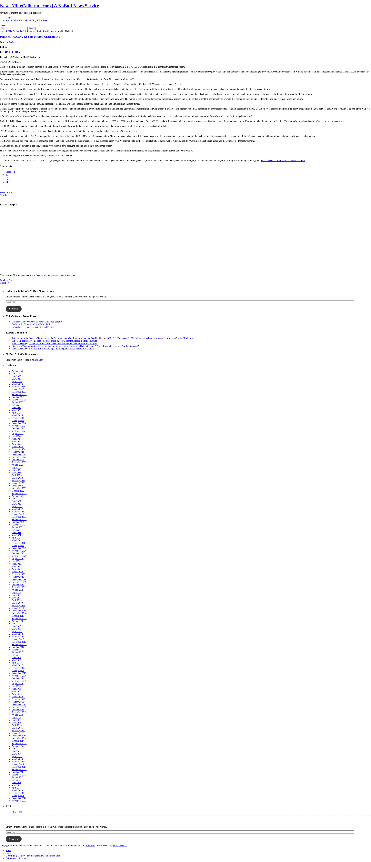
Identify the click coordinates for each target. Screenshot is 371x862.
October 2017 (18, 647)
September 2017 (19, 649)
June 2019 (16, 595)
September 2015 (19, 712)
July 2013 (16, 780)
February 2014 (18, 761)
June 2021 (16, 532)
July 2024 (16, 436)
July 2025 (16, 405)
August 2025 (17, 402)
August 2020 (17, 558)
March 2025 (17, 415)
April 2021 (17, 537)
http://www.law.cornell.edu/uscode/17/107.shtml (283, 160)
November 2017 (19, 644)
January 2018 (18, 639)
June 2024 (16, 439)
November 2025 (19, 394)
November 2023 (19, 457)
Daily (11, 42)
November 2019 (19, 582)
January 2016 (18, 702)
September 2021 (19, 524)
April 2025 (17, 412)
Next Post (4, 195)
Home (8, 17)
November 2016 (19, 675)
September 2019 (19, 587)
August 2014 (17, 746)
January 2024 (18, 452)
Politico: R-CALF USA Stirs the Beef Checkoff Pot (30, 36)
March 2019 (17, 603)
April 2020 (17, 569)
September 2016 (19, 681)
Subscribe (13, 308)
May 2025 (16, 410)
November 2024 (19, 425)
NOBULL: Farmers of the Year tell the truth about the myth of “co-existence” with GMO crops (150, 338)
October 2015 (18, 709)
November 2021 (19, 519)
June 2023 (16, 470)
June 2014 (16, 751)
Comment (51, 31)
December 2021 (19, 517)
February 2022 (18, 511)
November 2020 (19, 550)
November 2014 (19, 738)
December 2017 (19, 642)
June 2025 (16, 407)
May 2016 (16, 691)
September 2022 (19, 493)
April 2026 (17, 381)
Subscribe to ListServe (16, 858)
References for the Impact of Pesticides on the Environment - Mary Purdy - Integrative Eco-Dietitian (57, 338)
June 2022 (16, 501)
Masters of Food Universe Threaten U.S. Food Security (37, 321)
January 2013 (18, 795)
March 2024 (17, 446)
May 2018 (16, 629)
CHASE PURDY (11, 52)
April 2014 (17, 756)
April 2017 (17, 662)
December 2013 (19, 767)
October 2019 (18, 584)
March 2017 (17, 665)
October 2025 (18, 397)
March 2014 (17, 759)
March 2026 (17, 384)
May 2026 (16, 379)
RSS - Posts (17, 812)
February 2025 (18, 418)
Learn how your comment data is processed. (56, 275)
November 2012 (19, 800)
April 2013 (17, 787)
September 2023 (19, 462)
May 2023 (16, 472)
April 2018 (17, 631)
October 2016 (18, 678)
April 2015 (17, 725)
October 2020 (18, 553)
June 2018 (16, 626)
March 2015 (17, 728)
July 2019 (16, 592)
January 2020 (18, 577)
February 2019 (18, 605)
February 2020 (18, 574)
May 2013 (16, 785)
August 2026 (17, 371)
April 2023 (17, 475)
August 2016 (17, 683)
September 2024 (19, 431)
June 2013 (16, 782)
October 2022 (18, 491)
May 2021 (16, 535)
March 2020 (17, 571)
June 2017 (16, 657)
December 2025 (19, 392)
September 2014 (19, 743)
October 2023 (18, 459)
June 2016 (16, 689)
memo (60, 79)
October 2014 (18, 741)
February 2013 (18, 793)
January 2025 (18, 420)
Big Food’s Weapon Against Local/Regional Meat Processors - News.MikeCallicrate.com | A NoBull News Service (64, 346)
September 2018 (19, 618)
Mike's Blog (37, 360)
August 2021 (17, 527)
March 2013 (17, 790)
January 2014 (18, 764)
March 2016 (17, 696)
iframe (9, 853)
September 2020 (19, 556)
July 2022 (16, 498)
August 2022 (17, 496)
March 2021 (17, 540)
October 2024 (18, 428)
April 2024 (17, 444)
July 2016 (16, 686)
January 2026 (18, 389)
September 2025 (19, 399)
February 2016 (18, 699)
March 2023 (17, 478)
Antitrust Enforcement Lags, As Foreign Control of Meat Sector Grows (61, 348)
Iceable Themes (120, 845)
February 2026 (18, 386)
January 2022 (18, 514)
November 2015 (19, 707)
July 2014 (16, 748)
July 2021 (16, 530)
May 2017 (16, 660)
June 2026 (16, 376)
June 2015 (16, 720)
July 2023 (16, 467)
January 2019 (18, 608)
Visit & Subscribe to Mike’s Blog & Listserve (26, 20)
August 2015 (17, 715)
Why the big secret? (130, 346)
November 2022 (19, 488)
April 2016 (17, 694)
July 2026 (16, 373)
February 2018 (18, 636)
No (45, 31)
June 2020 (16, 564)
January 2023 (18, 483)
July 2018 (16, 623)
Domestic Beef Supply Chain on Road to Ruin (33, 327)
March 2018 (17, 634)
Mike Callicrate (19, 341)
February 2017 (18, 668)
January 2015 (18, 733)
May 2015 (16, 722)
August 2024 (17, 433)
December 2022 (19, 485)
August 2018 (17, 621)
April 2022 (17, 506)
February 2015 (18, 730)
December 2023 (19, 454)
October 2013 (18, 772)
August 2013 (17, 777)
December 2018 (19, 610)
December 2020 (19, 548)
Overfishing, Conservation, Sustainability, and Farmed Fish (33, 855)
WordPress (90, 845)
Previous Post (6, 192)
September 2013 (19, 774)
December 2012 (19, 798)
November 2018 (19, 613)
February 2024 (18, 449)
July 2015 (16, 717)
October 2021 (18, 522)
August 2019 (17, 590)
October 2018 (18, 616)
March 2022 (17, 509)
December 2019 (19, 579)
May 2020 (16, 566)
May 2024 (16, 441)
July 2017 (16, 655)
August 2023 (17, 465)
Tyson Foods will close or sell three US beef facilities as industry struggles (63, 341)
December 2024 (19, 423)
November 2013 (19, 769)
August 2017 (17, 652)
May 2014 (16, 754)
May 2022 (16, 504)
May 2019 (16, 597)
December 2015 (19, 704)
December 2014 (19, 735)
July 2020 (16, 561)
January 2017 (18, 670)
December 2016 (19, 673)
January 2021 (18, 545)
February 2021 (18, 543)
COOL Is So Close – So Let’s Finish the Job (32, 324)
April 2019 (17, 600)
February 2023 (18, 480)
